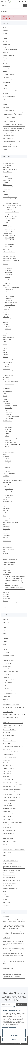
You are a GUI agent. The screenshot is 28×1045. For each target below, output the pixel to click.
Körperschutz (6, 388)
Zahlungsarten (6, 149)
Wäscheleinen (6, 533)
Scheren (5, 348)
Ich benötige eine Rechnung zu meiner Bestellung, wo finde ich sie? (12, 120)
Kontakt (5, 33)
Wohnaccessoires (7, 482)
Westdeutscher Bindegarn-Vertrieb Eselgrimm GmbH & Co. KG (11, 871)
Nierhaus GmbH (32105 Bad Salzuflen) (12, 822)
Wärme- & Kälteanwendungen (10, 438)
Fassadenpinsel (8, 270)
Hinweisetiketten (7, 543)
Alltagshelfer (6, 446)
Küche (4, 102)
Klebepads (5, 174)
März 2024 (5, 971)
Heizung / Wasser (7, 501)
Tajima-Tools (6, 825)
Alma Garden (6, 652)
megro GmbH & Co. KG (8, 771)
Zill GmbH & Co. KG (7, 886)
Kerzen (4, 512)
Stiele (6, 201)
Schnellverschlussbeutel (9, 549)
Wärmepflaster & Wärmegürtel (12, 444)
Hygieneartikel (8, 429)
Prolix (4, 625)
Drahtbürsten (6, 331)
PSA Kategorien (6, 82)
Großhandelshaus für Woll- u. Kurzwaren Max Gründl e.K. (13, 726)
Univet (4, 636)
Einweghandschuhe (9, 386)
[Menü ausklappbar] (2, 1)
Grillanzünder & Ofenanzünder (10, 522)
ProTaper (5, 899)
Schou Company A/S (8, 803)
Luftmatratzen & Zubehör (9, 254)
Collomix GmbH (7, 702)
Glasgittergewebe (7, 319)
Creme (6, 423)
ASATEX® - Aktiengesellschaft (10, 671)
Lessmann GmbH (7, 760)
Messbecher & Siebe (8, 339)
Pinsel (4, 266)
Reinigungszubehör (8, 233)
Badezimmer (6, 484)
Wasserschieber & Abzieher (11, 203)
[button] (19, 1)
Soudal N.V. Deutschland (9, 814)
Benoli (4, 627)
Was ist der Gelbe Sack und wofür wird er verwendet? (13, 962)
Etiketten (5, 499)
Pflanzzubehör (6, 528)
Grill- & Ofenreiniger (10, 229)
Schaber (5, 344)
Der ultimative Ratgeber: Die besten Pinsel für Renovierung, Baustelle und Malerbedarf (14, 949)
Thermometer (6, 508)
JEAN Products (6, 749)
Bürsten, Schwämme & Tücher (10, 207)
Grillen (4, 524)
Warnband (5, 191)
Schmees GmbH (7, 811)
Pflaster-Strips (8, 412)
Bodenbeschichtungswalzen (12, 287)
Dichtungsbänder (7, 167)
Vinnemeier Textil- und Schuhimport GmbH (13, 849)
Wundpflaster (8, 414)
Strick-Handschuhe (9, 384)
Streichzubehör (7, 309)
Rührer (4, 341)
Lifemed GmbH (6, 763)
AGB (4, 60)
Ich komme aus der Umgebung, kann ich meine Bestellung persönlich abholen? (13, 113)
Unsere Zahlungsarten (8, 144)
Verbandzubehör (9, 418)
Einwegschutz (6, 368)
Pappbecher (8, 460)
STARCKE (5, 641)
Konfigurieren (14, 1035)
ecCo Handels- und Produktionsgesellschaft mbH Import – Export (14, 708)
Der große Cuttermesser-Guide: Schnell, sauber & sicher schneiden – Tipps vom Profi (14, 920)
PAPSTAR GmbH (7, 852)
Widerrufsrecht (6, 66)
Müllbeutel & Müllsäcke (9, 235)
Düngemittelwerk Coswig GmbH (11, 704)
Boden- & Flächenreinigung (10, 196)
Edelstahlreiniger (9, 227)
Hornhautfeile (8, 427)
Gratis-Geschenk (7, 44)
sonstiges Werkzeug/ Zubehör (10, 359)
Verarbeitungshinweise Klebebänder (12, 91)
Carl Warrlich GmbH (8, 691)
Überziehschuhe (9, 375)
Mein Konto (6, 77)
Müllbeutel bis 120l (9, 244)
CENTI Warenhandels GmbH (10, 693)
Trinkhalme (7, 471)
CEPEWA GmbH (6, 696)
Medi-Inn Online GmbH (8, 768)
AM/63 (4, 658)
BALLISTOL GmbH (7, 674)
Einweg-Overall (8, 373)
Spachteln (5, 352)
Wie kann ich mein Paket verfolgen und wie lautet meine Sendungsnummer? (13, 129)
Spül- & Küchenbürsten (10, 218)
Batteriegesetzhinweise (8, 74)
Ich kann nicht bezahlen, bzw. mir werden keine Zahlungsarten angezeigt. (13, 125)
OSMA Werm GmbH (8, 838)
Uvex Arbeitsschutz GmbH (9, 841)
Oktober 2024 (6, 938)
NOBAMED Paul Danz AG (9, 830)
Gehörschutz (6, 377)
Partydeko (7, 465)
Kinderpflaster (8, 407)
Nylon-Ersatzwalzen (9, 296)
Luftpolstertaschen (7, 547)
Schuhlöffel (6, 476)
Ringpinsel (7, 283)
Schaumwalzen (8, 298)
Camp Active (6, 688)
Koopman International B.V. (10, 754)
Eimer (4, 335)
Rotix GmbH (6, 905)
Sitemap (5, 58)
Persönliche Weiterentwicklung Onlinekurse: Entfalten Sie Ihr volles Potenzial (14, 587)
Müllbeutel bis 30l (9, 240)
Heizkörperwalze (9, 289)
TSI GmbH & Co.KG (7, 858)
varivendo (5, 699)
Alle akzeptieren (14, 1030)
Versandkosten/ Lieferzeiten (10, 49)
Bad (4, 99)
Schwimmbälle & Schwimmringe (11, 260)
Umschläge (5, 553)
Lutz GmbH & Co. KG (8, 765)
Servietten (7, 467)
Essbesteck (7, 458)
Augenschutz (6, 366)
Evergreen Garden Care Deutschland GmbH (14, 714)
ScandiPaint (6, 897)
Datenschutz (12, 1027)
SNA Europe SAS (7, 816)
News (4, 27)
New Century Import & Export (10, 808)
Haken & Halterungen (8, 337)
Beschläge (5, 324)
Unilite (4, 894)
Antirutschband (7, 165)
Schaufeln (5, 346)
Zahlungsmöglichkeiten (8, 55)
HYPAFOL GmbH (7, 743)
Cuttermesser (6, 326)
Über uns (5, 88)
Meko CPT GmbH (7, 774)
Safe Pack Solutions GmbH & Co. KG (12, 794)
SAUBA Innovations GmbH (9, 792)
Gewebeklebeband (7, 172)
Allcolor (5, 649)
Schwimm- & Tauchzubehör (10, 258)
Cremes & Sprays (9, 440)
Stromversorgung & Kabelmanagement (12, 480)
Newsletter (5, 36)
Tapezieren (5, 354)
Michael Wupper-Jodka (8, 779)
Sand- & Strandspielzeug (9, 256)
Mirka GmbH (6, 776)
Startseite (5, 30)
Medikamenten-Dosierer (11, 405)
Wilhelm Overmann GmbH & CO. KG (12, 880)
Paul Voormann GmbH (8, 855)
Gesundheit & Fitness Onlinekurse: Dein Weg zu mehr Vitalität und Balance (15, 577)
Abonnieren (21, 1004)
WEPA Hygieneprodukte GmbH (10, 860)
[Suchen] (25, 5)
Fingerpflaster (8, 410)
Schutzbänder (6, 189)
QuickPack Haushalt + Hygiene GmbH (12, 789)
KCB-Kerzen (6, 622)
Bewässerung (6, 518)
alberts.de (5, 619)
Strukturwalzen (8, 300)
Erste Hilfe (5, 401)
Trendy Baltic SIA (7, 827)
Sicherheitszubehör (8, 478)
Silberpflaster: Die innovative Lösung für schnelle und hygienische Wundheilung (13, 954)
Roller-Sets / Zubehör (10, 304)
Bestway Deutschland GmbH (10, 680)
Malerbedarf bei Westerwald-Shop (11, 141)
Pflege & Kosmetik (7, 420)
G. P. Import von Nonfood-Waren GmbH (13, 722)
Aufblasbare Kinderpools (9, 252)
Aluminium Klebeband (8, 163)
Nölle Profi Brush (7, 836)
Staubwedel (8, 220)
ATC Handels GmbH (8, 669)
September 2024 (7, 958)
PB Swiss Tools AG (7, 863)
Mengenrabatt (6, 47)
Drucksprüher (6, 333)
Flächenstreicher (9, 274)
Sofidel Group (6, 902)
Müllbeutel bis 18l (9, 237)
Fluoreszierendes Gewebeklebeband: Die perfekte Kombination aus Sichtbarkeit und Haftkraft (13, 943)
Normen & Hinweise (8, 80)
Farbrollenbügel (7, 307)
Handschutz (6, 379)
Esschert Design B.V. (8, 711)
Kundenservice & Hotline (9, 117)
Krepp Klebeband (7, 178)
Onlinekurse (6, 574)
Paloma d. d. (6, 847)
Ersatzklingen (8, 328)
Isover (4, 891)
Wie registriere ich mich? (9, 133)
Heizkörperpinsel (9, 279)
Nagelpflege (8, 431)
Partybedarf (6, 456)
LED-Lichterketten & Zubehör (10, 559)
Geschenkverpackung (8, 564)
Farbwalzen (6, 285)
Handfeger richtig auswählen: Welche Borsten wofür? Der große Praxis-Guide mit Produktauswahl (13, 933)
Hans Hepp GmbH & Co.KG (9, 730)
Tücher (6, 222)
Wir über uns (6, 41)
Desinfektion (6, 605)
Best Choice (6, 677)
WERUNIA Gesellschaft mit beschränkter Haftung (13, 866)
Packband (5, 182)
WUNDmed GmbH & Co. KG (9, 883)
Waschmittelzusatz (9, 231)
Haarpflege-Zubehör (10, 425)
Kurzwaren (5, 504)
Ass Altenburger (7, 666)
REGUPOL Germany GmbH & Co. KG (11, 797)
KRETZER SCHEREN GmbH (9, 757)
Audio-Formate (6, 570)
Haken (4, 454)
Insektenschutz (6, 526)
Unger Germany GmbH (8, 833)
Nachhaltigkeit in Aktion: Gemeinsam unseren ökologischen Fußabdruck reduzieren (12, 976)
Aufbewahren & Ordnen (9, 452)
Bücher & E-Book (7, 572)
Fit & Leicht (6, 596)
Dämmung (6, 594)
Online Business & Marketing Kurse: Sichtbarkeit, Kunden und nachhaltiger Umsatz (14, 582)
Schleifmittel (6, 350)
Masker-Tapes (6, 180)
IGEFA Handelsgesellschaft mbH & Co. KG (13, 746)
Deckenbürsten (8, 268)
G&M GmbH (6, 738)
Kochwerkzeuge (8, 491)
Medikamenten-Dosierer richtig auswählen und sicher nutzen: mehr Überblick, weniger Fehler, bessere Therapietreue (14, 926)
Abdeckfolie (6, 592)
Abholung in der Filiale (8, 135)
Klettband (5, 176)
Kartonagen (6, 545)
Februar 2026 (6, 916)
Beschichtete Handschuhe (11, 381)
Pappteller (7, 463)
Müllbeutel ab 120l (9, 246)
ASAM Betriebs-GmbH (8, 660)
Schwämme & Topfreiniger (11, 216)
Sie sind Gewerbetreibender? (10, 96)
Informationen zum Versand (10, 146)
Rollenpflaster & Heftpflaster (12, 416)
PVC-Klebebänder (7, 184)
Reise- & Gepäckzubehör (9, 473)
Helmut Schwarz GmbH (8, 735)
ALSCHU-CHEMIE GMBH (8, 655)
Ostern (5, 607)
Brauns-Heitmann (7, 682)
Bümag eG (5, 685)
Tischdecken (8, 469)
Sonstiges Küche (9, 495)
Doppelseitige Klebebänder (10, 169)
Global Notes (6, 720)
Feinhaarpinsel (8, 272)
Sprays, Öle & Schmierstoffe (10, 603)
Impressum (5, 1027)
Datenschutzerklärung (7, 997)
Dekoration (5, 520)
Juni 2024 (5, 966)
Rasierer (7, 436)
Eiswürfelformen (9, 488)
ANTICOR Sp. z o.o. (7, 663)
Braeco (4, 630)
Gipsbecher (6, 314)
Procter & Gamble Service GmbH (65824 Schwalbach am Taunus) (13, 785)
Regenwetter (6, 506)
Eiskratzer (5, 356)
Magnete (5, 395)
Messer (6, 493)
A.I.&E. (4, 644)
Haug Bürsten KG (7, 732)
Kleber (4, 393)
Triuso (4, 633)
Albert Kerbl (6, 647)
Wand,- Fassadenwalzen (11, 302)
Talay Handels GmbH (8, 819)
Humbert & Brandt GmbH (9, 741)
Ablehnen (14, 1039)
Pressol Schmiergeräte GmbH (10, 782)
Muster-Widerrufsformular (9, 69)
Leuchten (5, 104)
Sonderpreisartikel (8, 968)
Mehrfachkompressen (10, 442)
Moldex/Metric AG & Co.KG (9, 800)
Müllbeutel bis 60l (9, 242)
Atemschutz (6, 364)
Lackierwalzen (8, 292)
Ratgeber (5, 85)
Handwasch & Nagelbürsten (12, 212)
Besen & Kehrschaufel (10, 199)
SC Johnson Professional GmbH (10, 888)
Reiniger (5, 224)
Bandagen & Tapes (9, 403)
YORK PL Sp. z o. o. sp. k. (9, 877)
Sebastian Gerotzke (7, 805)
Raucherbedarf (6, 535)
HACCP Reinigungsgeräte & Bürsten (12, 205)
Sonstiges (5, 510)
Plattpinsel (7, 281)
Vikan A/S (5, 844)
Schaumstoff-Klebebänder (9, 187)
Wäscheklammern (7, 531)
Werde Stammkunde (8, 138)
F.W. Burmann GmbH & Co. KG (10, 717)
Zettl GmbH (6, 638)
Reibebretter (6, 316)
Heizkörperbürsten (9, 214)
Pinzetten (7, 433)
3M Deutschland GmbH (8, 875)
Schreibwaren (6, 598)
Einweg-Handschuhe (10, 371)
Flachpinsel (7, 276)
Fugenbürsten (8, 209)
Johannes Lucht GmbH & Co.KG (10, 752)
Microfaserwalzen (9, 294)
